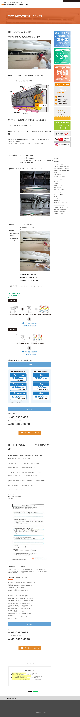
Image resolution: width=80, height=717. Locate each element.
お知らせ (66, 0)
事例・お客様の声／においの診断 (60, 168)
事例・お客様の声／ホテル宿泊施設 (61, 166)
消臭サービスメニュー (58, 204)
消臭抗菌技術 (57, 191)
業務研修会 (56, 200)
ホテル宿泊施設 (57, 178)
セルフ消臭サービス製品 (59, 176)
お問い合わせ (77, 0)
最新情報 (56, 161)
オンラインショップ (19, 360)
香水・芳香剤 (57, 187)
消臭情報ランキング (58, 213)
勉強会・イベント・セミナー (60, 202)
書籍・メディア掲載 (58, 194)
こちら (30, 673)
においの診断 (57, 174)
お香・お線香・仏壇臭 (58, 189)
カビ (55, 196)
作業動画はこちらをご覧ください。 (29, 274)
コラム (55, 198)
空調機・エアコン (57, 185)
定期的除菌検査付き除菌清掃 (60, 209)
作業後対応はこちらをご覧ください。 (30, 280)
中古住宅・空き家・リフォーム (60, 207)
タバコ (55, 181)
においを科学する (57, 163)
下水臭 (55, 183)
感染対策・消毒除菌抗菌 (59, 211)
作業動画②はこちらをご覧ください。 (30, 277)
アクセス (71, 0)
